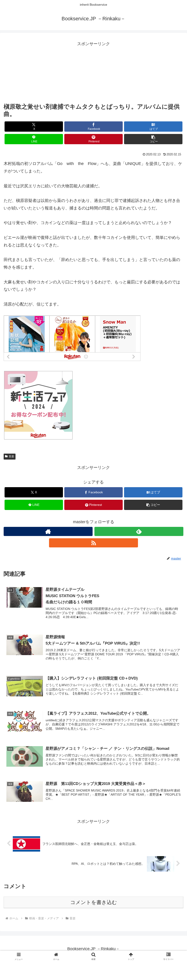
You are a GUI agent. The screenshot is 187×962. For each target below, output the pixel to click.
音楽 (11, 456)
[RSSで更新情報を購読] (93, 542)
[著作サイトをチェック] (48, 531)
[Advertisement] (93, 70)
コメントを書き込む (93, 902)
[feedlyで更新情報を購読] (138, 531)
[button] (153, 139)
